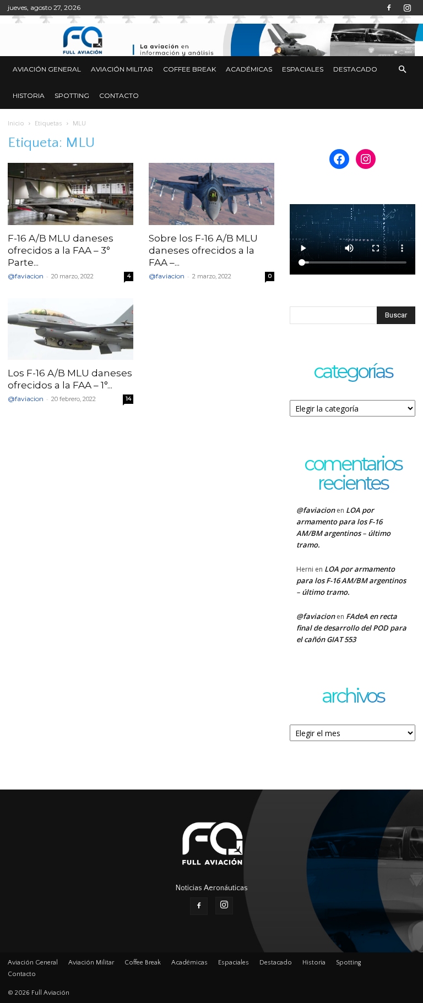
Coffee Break (189, 69)
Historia (29, 95)
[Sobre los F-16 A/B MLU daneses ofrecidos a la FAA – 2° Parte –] (211, 194)
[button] (402, 69)
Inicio (16, 123)
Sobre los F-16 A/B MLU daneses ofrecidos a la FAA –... (203, 250)
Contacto (119, 95)
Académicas (249, 69)
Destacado (355, 69)
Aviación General (47, 69)
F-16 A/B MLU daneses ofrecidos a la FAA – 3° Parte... (60, 250)
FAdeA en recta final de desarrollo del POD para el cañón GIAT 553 (351, 627)
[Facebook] (389, 7)
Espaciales (302, 69)
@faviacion (26, 276)
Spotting (72, 95)
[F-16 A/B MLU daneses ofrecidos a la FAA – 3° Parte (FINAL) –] (70, 194)
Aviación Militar (122, 69)
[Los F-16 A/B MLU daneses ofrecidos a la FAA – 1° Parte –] (70, 329)
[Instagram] (407, 7)
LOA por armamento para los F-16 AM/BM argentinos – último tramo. (351, 580)
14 (128, 398)
